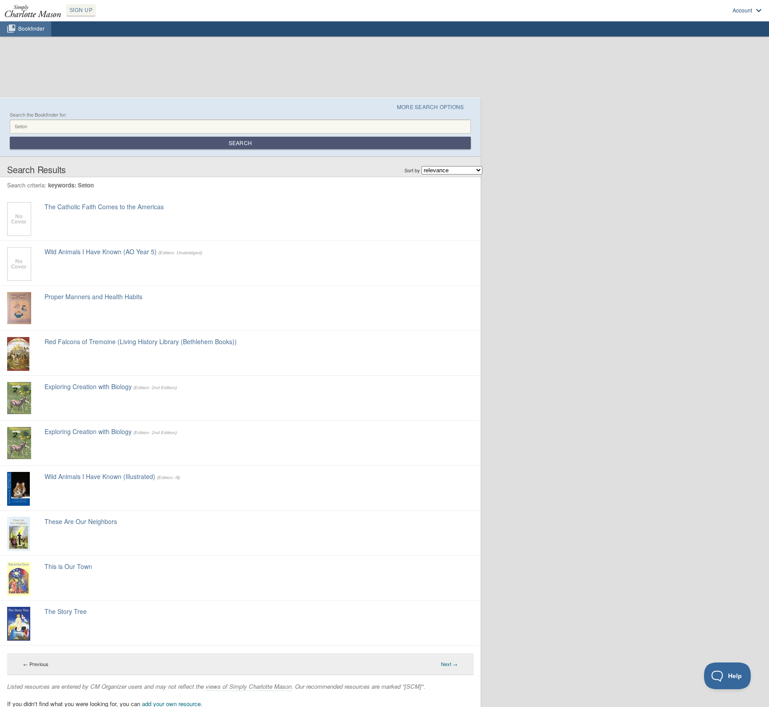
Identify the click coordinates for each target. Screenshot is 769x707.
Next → (449, 663)
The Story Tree (66, 611)
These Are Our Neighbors (81, 521)
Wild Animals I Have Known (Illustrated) (100, 476)
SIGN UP (81, 10)
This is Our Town (68, 566)
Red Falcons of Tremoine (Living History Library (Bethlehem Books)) (141, 341)
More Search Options (430, 106)
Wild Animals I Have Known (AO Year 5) (101, 251)
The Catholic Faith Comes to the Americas (104, 206)
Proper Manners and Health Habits (93, 296)
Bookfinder (31, 28)
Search (240, 142)
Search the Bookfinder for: (38, 114)
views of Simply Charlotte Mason (248, 686)
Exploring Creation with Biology (88, 386)
